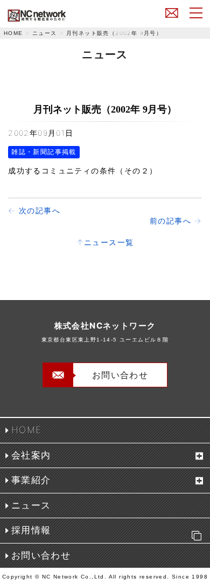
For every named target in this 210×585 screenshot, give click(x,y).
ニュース (44, 33)
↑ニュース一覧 (105, 242)
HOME (13, 33)
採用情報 (31, 530)
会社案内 (31, 455)
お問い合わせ (172, 12)
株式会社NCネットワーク (61, 15)
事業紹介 (31, 480)
